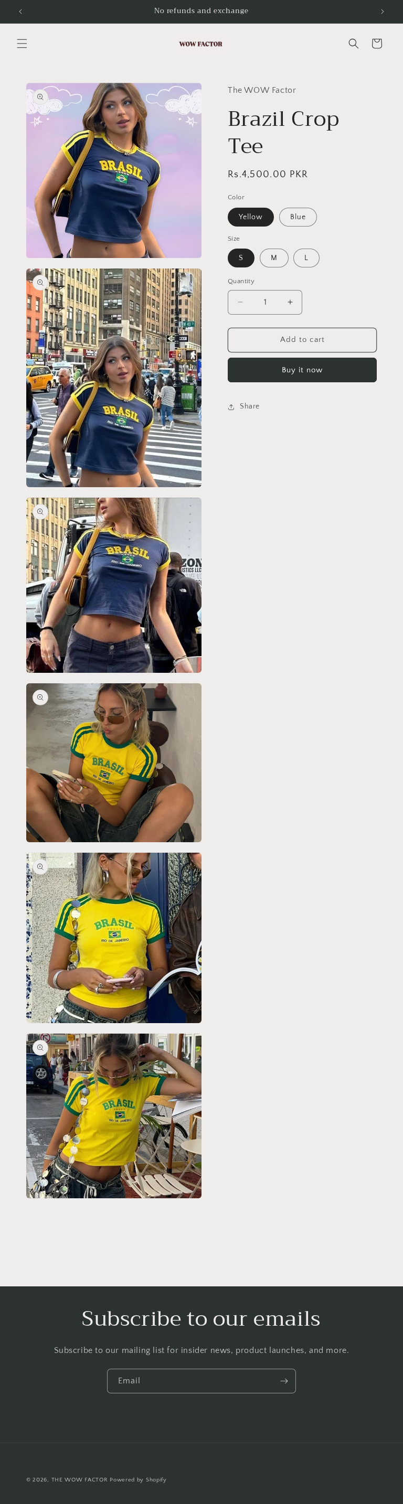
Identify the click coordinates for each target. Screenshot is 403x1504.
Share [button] (250, 406)
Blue (298, 217)
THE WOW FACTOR (79, 1480)
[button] (22, 43)
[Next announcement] (382, 11)
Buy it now (302, 370)
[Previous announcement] (20, 11)
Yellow (251, 217)
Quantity (241, 281)
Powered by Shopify (138, 1480)
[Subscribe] (283, 1381)
